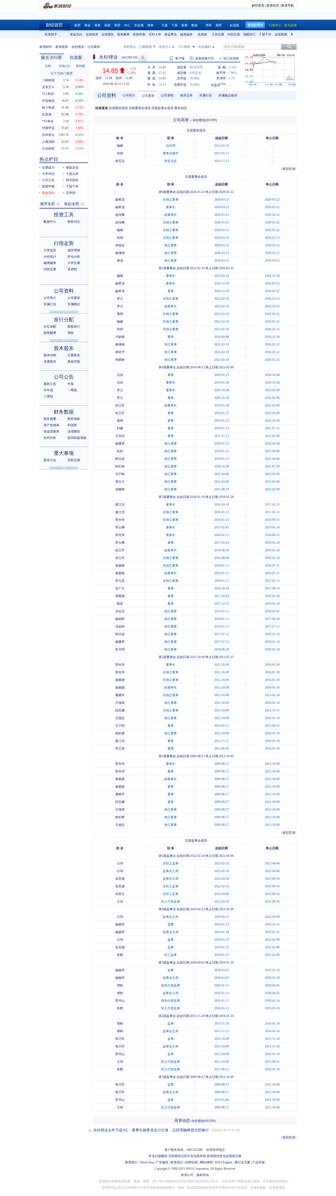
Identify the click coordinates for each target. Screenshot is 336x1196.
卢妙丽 (120, 337)
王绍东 (120, 436)
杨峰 (120, 145)
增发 (70, 333)
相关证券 (186, 95)
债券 (150, 25)
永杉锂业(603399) (205, 120)
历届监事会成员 (162, 108)
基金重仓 (170, 34)
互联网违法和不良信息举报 (187, 1156)
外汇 (127, 25)
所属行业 (50, 304)
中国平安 (48, 128)
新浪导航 (287, 5)
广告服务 (162, 1162)
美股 (107, 25)
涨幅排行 (249, 34)
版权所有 (203, 1175)
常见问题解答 (158, 1156)
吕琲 (120, 863)
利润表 (72, 425)
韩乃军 (120, 1039)
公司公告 (48, 180)
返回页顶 (288, 169)
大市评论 (48, 174)
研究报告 (72, 180)
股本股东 (64, 348)
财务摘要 (50, 419)
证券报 (70, 193)
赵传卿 (120, 215)
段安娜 (120, 710)
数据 (194, 25)
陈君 (120, 603)
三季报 (48, 396)
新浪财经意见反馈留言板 (224, 1156)
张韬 (120, 153)
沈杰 (120, 375)
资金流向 (76, 34)
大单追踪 (50, 250)
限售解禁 (123, 34)
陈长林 (120, 466)
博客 (209, 25)
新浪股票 (61, 47)
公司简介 (50, 298)
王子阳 (120, 725)
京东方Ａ (48, 87)
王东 (120, 901)
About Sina (147, 1162)
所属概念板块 (227, 95)
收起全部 (71, 204)
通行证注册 (242, 1162)
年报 (70, 384)
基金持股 (73, 361)
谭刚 (120, 985)
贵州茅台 (48, 135)
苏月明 (120, 649)
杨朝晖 (120, 619)
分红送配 (50, 326)
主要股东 (73, 355)
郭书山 (120, 1000)
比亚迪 (46, 114)
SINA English (223, 1162)
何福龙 (120, 245)
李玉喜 (120, 581)
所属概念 (73, 304)
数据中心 (50, 221)
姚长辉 (120, 733)
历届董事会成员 (140, 108)
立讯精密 (48, 148)
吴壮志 (120, 611)
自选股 (234, 25)
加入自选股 (231, 58)
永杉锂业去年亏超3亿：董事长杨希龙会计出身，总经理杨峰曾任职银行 (151, 1130)
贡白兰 (120, 482)
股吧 (219, 25)
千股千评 (265, 34)
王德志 (120, 718)
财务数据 (64, 412)
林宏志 (120, 161)
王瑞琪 (120, 703)
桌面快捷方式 (204, 58)
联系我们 (177, 1162)
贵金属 (139, 25)
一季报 (72, 390)
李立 (120, 299)
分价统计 (50, 256)
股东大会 (50, 460)
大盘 (164, 25)
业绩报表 (92, 34)
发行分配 (64, 319)
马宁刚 (120, 474)
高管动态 (180, 108)
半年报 (48, 390)
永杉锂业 (77, 47)
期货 (117, 25)
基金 (87, 25)
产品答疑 (258, 1162)
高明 (120, 314)
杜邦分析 (50, 438)
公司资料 (64, 291)
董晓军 (120, 695)
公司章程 (167, 95)
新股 (184, 25)
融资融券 (186, 34)
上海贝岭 (48, 142)
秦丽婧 (120, 565)
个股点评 (72, 174)
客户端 (180, 58)
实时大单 (155, 34)
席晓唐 (120, 596)
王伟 (120, 1061)
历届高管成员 (118, 108)
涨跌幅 (80, 66)
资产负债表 (51, 425)
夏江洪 (120, 504)
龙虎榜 (202, 34)
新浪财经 (45, 47)
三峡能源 (145, 47)
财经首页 (258, 5)
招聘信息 (191, 1162)
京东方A (165, 47)
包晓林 (120, 360)
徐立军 (120, 405)
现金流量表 (51, 431)
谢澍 (120, 260)
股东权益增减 (76, 438)
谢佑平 (120, 352)
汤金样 (120, 626)
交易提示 (48, 167)
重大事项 (64, 453)
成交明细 (73, 250)
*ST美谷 (48, 121)
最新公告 (50, 384)
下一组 (293, 34)
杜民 (120, 451)
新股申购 (139, 34)
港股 (97, 25)
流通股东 (50, 361)
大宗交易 (218, 34)
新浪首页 (272, 5)
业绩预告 (107, 34)
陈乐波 (120, 459)
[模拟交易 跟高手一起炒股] (142, 57)
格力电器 (48, 107)
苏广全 (120, 588)
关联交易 (73, 460)
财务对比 (73, 221)
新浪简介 (131, 1162)
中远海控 (204, 47)
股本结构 (50, 355)
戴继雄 (120, 253)
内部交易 (233, 34)
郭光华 (120, 520)
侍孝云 (120, 894)
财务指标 (73, 419)
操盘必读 (72, 167)
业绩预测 (281, 34)
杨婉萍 (120, 924)
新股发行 (73, 326)
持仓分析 (73, 256)
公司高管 (73, 298)
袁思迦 (120, 879)
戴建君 (120, 443)
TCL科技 (184, 47)
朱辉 (120, 955)
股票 (77, 25)
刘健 (120, 428)
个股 (174, 25)
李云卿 (120, 527)
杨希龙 (120, 199)
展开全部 (47, 204)
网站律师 (206, 1162)
